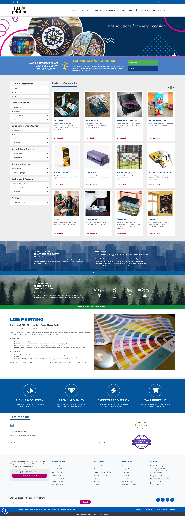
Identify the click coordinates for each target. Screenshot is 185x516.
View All (100, 442)
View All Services (58, 484)
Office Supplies (17, 115)
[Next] (171, 36)
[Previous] (14, 36)
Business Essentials (59, 466)
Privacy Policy (149, 509)
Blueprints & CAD (58, 475)
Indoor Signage (17, 169)
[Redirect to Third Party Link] (13, 2)
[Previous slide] (169, 87)
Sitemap (172, 509)
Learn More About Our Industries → (92, 273)
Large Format (57, 472)
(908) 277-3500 (158, 476)
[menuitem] (74, 10)
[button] (172, 10)
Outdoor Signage (18, 173)
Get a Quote (143, 69)
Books (14, 96)
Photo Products (18, 188)
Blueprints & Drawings (20, 130)
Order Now (143, 63)
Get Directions (157, 472)
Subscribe (85, 502)
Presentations (17, 92)
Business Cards (17, 107)
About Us (139, 509)
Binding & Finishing (59, 481)
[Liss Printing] (19, 10)
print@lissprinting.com (161, 479)
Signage (15, 134)
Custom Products (18, 203)
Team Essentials (18, 154)
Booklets (15, 88)
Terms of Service (162, 509)
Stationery (16, 111)
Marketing (16, 120)
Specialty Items (58, 478)
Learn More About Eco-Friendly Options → (92, 306)
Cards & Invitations (19, 183)
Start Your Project (29, 476)
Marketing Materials (59, 469)
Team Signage (17, 158)
